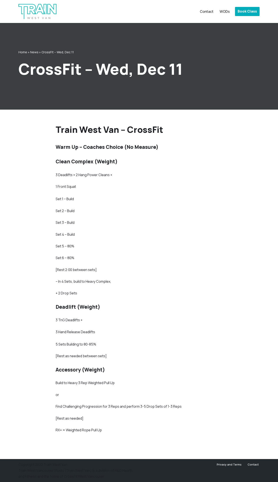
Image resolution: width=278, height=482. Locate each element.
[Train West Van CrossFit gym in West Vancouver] (37, 11)
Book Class (247, 11)
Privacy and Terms (229, 464)
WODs (225, 11)
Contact (206, 11)
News (34, 52)
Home (22, 52)
